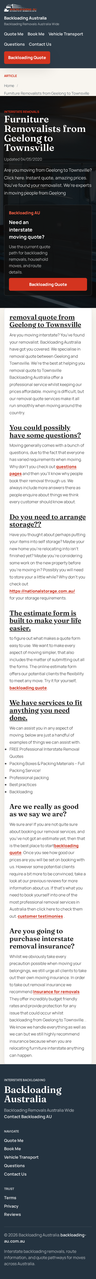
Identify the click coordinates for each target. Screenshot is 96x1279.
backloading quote (28, 688)
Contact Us (40, 44)
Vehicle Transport (66, 34)
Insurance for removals (56, 991)
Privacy (11, 1206)
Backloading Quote (27, 57)
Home (9, 85)
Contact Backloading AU (28, 1116)
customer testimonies (40, 916)
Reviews (12, 1214)
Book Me (36, 34)
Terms (10, 1197)
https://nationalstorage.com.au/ (42, 591)
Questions (14, 44)
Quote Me (14, 34)
